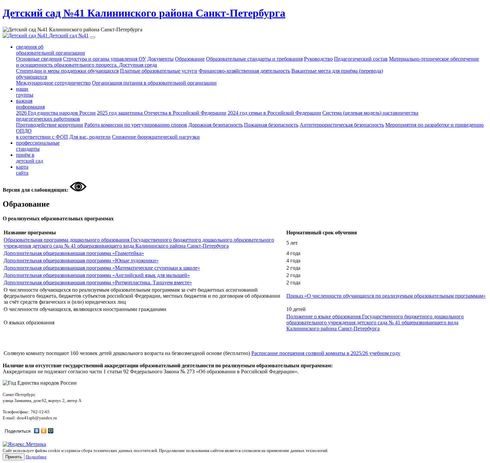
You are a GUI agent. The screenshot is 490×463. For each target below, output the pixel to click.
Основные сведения (39, 59)
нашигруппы (24, 92)
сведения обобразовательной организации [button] (50, 50)
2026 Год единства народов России (56, 113)
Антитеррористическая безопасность (342, 125)
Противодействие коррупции (49, 125)
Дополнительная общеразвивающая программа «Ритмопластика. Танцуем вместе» (98, 282)
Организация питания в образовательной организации (154, 83)
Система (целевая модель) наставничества (217, 116)
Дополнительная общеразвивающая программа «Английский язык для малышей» (97, 275)
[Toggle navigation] (92, 37)
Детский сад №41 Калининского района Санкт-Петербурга (144, 13)
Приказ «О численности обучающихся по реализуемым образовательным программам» (386, 296)
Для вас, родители (90, 137)
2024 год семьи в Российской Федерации (274, 113)
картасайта (22, 170)
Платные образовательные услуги (158, 71)
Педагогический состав (361, 59)
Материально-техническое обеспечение (247, 62)
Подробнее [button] (36, 456)
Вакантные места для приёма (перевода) (199, 74)
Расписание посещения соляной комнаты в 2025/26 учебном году (325, 353)
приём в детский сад (29, 158)
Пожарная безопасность (271, 125)
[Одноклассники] (43, 430)
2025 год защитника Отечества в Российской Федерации (161, 113)
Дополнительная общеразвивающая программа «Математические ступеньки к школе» (102, 268)
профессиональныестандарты (38, 146)
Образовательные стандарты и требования (254, 59)
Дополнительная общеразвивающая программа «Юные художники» (81, 260)
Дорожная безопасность (215, 125)
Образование (190, 59)
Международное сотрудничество (53, 83)
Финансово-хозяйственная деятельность (244, 71)
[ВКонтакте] (36, 430)
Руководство (318, 59)
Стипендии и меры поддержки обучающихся (67, 71)
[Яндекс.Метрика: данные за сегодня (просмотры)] (24, 444)
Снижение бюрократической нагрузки (156, 137)
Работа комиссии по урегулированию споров (135, 125)
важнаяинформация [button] (30, 104)
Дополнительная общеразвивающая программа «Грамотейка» (74, 253)
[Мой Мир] (50, 430)
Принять (13, 456)
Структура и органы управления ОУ (104, 59)
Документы (160, 59)
